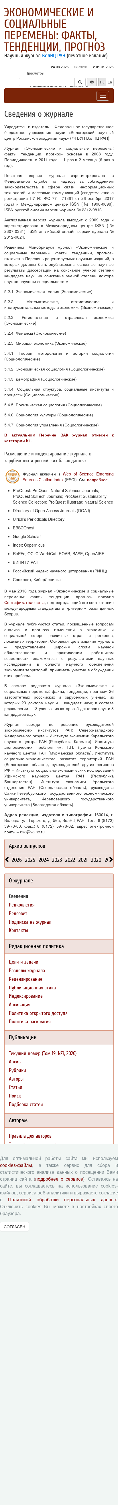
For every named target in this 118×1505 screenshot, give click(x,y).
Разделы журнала (27, 971)
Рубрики (17, 1070)
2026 (17, 860)
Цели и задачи (23, 962)
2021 (83, 860)
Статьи (15, 1087)
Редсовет (18, 914)
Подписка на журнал (30, 922)
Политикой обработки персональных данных (62, 1199)
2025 (30, 860)
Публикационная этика (32, 988)
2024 (44, 860)
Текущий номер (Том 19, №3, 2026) (42, 1053)
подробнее (97, 479)
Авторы (16, 1079)
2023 (57, 860)
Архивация (19, 1005)
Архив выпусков (27, 846)
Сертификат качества (24, 602)
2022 (70, 860)
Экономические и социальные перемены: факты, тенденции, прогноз (54, 30)
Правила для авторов (30, 1136)
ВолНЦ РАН (53, 55)
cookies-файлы (16, 1165)
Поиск (15, 1096)
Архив (15, 1062)
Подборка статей (26, 1105)
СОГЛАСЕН (14, 1226)
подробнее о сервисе (59, 1179)
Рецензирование (25, 979)
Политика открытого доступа (38, 1013)
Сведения (18, 896)
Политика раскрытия (30, 1022)
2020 (96, 860)
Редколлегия (22, 905)
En (110, 81)
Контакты (18, 930)
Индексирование (26, 996)
